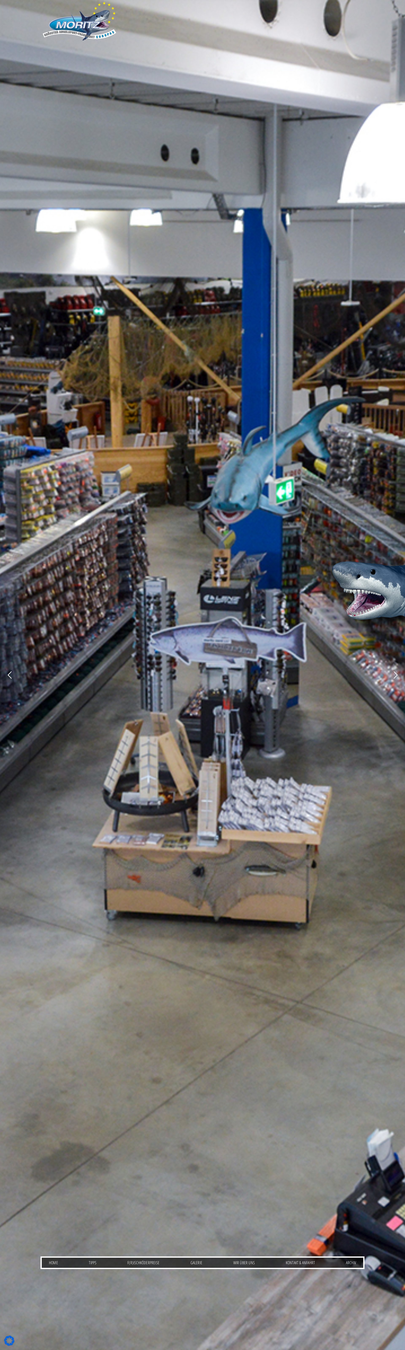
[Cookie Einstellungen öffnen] (9, 1344)
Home (53, 1262)
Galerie (196, 1262)
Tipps (92, 1262)
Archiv (351, 1262)
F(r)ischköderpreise (143, 1262)
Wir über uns (244, 1262)
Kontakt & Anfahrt (300, 1262)
